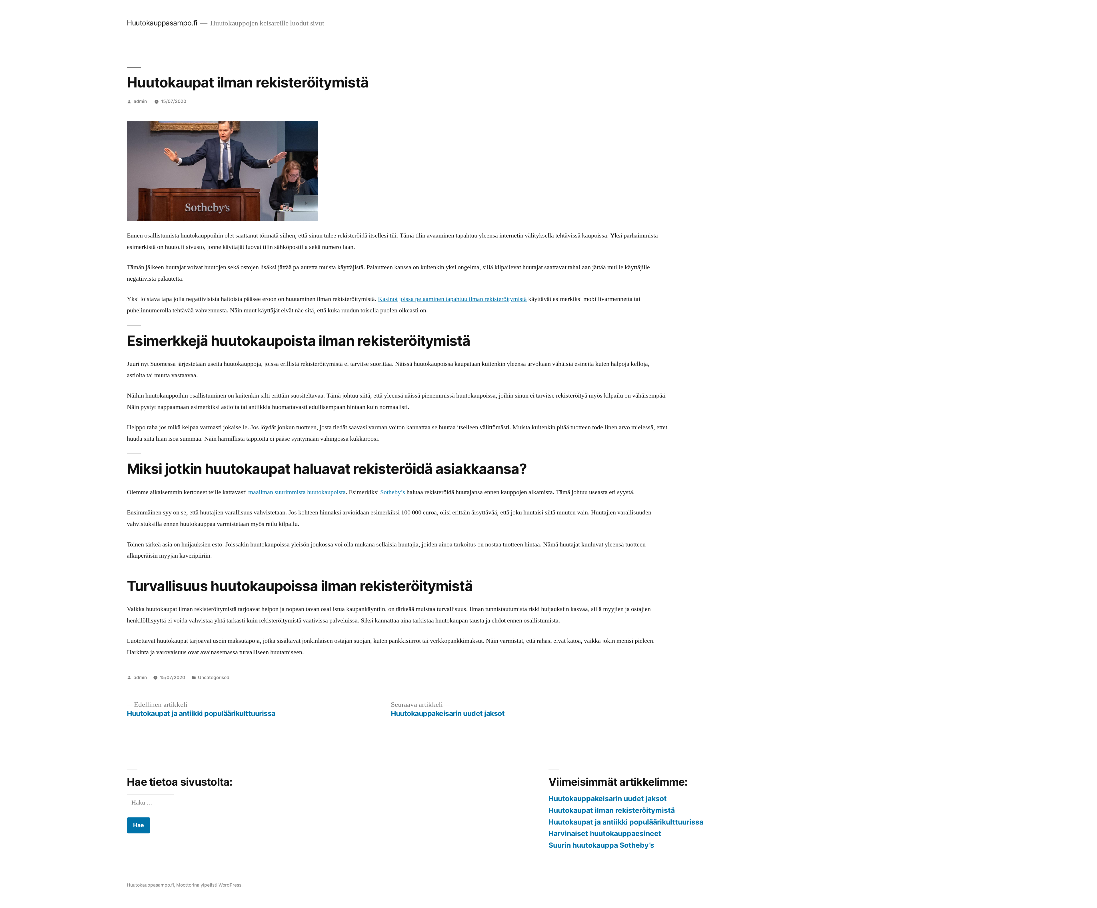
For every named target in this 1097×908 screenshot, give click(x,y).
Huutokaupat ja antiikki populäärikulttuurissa (625, 822)
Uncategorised (213, 677)
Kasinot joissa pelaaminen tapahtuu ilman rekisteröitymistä (452, 299)
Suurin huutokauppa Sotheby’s (601, 845)
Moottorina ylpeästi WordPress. (209, 885)
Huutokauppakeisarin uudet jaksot (607, 798)
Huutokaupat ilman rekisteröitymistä (611, 810)
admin (140, 101)
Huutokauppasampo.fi (162, 23)
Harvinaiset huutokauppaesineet (604, 833)
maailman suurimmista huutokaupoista (297, 492)
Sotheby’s (392, 492)
